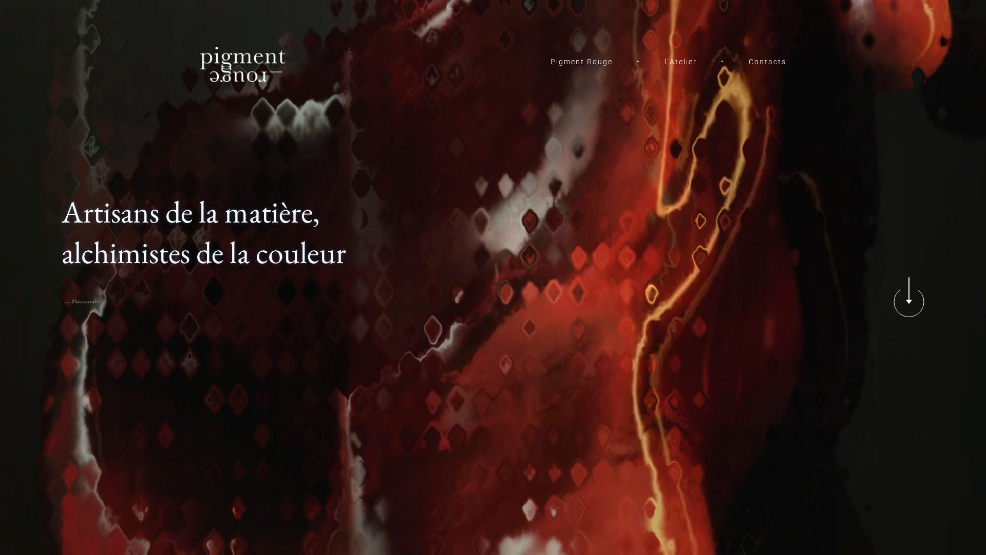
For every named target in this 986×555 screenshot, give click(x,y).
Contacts (767, 62)
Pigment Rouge (582, 62)
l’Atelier (681, 62)
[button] (909, 302)
